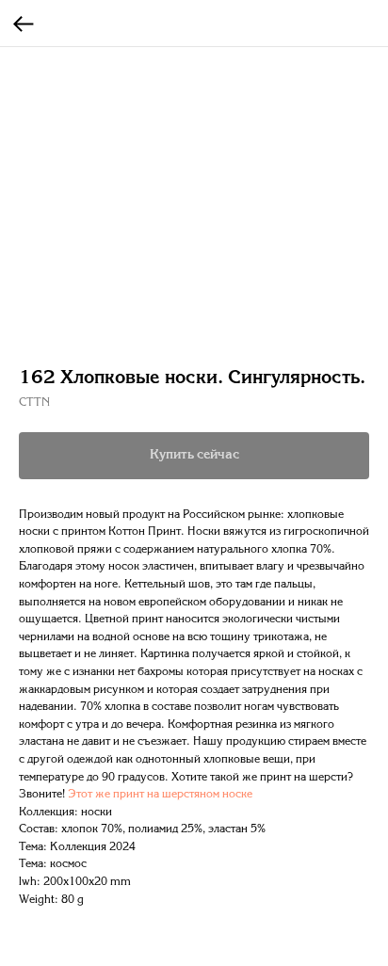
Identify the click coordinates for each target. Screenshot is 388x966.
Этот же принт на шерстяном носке (160, 795)
